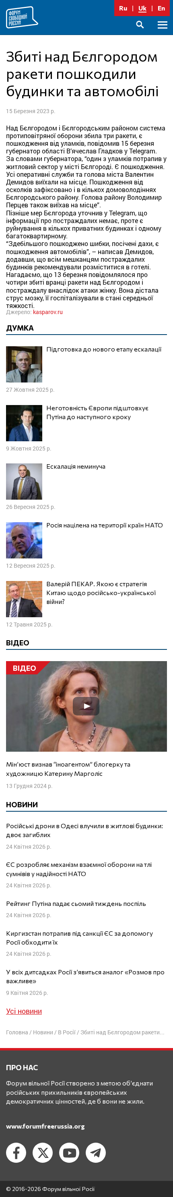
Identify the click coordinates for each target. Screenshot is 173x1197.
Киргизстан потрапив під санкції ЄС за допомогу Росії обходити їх (79, 937)
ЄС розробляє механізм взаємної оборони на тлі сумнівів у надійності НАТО (79, 868)
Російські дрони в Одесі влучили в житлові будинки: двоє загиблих (84, 830)
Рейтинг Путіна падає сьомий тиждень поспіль (76, 903)
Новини (43, 1032)
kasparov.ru (48, 312)
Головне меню (162, 34)
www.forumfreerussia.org (45, 1126)
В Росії (67, 1032)
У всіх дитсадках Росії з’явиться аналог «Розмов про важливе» (85, 976)
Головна (17, 1032)
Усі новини (24, 1011)
